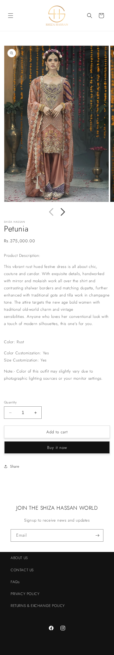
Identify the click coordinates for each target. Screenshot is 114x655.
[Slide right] (63, 212)
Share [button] (14, 466)
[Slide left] (51, 212)
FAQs (15, 581)
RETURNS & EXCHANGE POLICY (38, 605)
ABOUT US (19, 557)
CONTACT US (22, 570)
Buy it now (57, 447)
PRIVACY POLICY (25, 593)
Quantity (10, 402)
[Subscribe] (97, 535)
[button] (10, 15)
